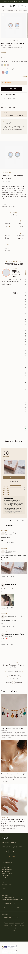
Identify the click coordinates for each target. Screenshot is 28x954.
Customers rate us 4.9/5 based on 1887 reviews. (12, 859)
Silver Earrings (6, 186)
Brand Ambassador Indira (8, 897)
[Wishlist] (18, 6)
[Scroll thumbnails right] (23, 467)
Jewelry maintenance (7, 869)
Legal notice (12, 937)
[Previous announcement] (2, 1)
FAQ (3, 865)
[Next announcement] (26, 1)
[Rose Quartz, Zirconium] (3, 72)
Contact (3, 879)
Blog (3, 882)
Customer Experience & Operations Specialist (12, 899)
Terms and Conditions (7, 884)
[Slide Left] (10, 40)
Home (3, 10)
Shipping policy (5, 937)
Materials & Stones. (14, 137)
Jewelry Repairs (5, 877)
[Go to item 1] (11, 467)
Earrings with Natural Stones (14, 671)
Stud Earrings (18, 682)
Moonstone (9, 682)
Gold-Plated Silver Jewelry (14, 679)
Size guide (24, 76)
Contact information (21, 937)
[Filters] (2, 525)
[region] (14, 350)
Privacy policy (12, 934)
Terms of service (20, 934)
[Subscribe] (18, 907)
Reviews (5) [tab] (8, 520)
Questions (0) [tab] (20, 520)
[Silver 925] (2, 65)
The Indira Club (5, 867)
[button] (3, 6)
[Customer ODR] (9, 952)
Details (23, 113)
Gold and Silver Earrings (12, 10)
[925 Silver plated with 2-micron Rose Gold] (8, 65)
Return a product (6, 871)
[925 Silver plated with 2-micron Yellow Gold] (5, 65)
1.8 (7, 226)
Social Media (5, 895)
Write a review (14, 477)
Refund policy (4, 934)
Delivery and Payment (7, 873)
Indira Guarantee (5, 875)
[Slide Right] (17, 40)
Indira (6, 931)
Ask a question (14, 481)
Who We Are (4, 891)
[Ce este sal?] (9, 947)
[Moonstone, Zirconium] (6, 72)
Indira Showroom (6, 893)
